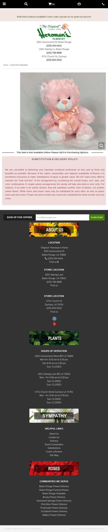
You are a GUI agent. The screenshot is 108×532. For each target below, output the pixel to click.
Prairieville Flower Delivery (54, 508)
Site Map (54, 455)
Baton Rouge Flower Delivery (54, 486)
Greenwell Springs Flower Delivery (54, 501)
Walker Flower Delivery (54, 515)
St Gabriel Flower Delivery (54, 511)
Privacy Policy (36, 528)
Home (5, 65)
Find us (53, 262)
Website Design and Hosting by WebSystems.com (87, 528)
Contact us (54, 437)
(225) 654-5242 (54, 60)
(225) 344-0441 (54, 45)
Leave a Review (54, 451)
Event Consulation (54, 444)
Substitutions (54, 448)
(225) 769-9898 (54, 53)
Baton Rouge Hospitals (54, 493)
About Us (54, 434)
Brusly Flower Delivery (54, 497)
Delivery (54, 441)
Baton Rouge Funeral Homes (54, 490)
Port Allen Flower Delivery (54, 504)
